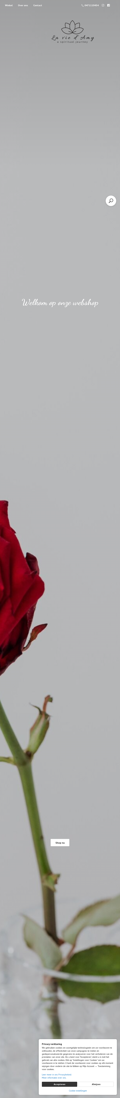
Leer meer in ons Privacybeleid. (57, 1074)
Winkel (9, 5)
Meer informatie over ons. (54, 1077)
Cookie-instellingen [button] (78, 1090)
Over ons (23, 5)
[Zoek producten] (111, 201)
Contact (37, 5)
